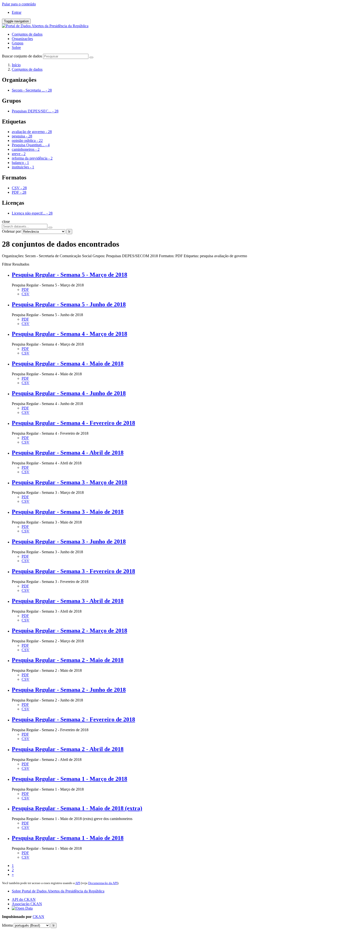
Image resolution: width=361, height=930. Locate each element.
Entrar (16, 12)
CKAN (38, 917)
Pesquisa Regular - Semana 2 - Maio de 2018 (68, 660)
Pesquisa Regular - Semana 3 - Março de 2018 (69, 482)
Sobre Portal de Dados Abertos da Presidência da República (58, 891)
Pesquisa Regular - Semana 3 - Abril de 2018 (68, 601)
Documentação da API (102, 883)
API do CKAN (24, 899)
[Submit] (91, 57)
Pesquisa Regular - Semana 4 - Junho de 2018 (69, 393)
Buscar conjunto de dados (22, 56)
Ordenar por (11, 231)
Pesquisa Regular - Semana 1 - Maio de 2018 (68, 838)
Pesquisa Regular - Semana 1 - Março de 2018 (69, 779)
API (77, 883)
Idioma (7, 925)
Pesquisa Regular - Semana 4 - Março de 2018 (69, 334)
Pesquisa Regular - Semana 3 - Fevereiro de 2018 (73, 571)
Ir (69, 231)
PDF (25, 289)
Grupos (17, 43)
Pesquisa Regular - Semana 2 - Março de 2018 (69, 630)
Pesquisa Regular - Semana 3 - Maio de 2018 (68, 512)
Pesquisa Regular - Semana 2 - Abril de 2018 (68, 749)
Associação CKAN (27, 904)
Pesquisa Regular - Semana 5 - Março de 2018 (69, 274)
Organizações (22, 39)
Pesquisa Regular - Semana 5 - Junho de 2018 (69, 304)
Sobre (16, 47)
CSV (25, 294)
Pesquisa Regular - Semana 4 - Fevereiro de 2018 (73, 423)
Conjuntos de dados (27, 34)
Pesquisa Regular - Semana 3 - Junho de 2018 (69, 541)
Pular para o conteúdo (19, 4)
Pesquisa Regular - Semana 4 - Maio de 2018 (68, 363)
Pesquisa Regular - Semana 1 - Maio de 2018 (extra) (77, 808)
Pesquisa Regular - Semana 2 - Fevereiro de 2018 (73, 719)
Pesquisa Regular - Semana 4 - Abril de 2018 (68, 452)
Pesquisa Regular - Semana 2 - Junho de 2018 (69, 690)
